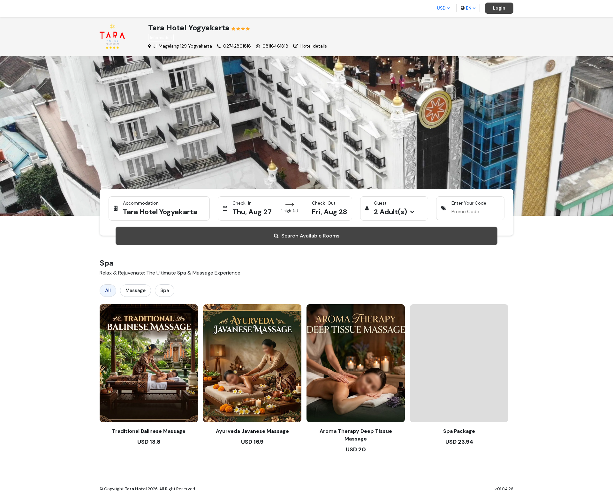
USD (441, 8)
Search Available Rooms (310, 235)
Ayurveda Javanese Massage (252, 431)
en (469, 8)
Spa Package (459, 431)
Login (499, 8)
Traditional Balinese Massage (148, 431)
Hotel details (313, 46)
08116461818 (275, 46)
